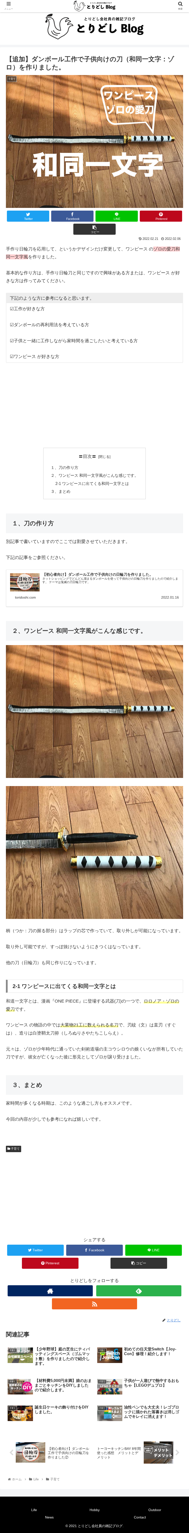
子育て (15, 1148)
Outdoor (154, 1510)
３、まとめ (60, 491)
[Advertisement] (94, 405)
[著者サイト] (50, 1290)
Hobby (95, 1510)
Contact (140, 1517)
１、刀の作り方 (64, 467)
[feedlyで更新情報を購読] (138, 1290)
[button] (174, 842)
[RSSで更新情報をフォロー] (94, 1303)
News (49, 1517)
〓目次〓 (87, 456)
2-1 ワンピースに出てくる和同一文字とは (92, 483)
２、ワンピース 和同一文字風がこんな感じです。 (94, 475)
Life (34, 1510)
